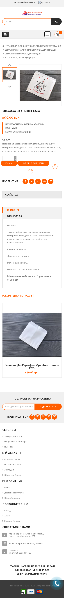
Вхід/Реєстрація (12, 459)
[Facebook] (32, 417)
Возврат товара (12, 521)
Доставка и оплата (14, 492)
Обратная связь (12, 475)
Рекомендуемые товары (17, 296)
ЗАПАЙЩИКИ (32, 573)
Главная (14, 566)
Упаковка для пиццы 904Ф (20, 57)
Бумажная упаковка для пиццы (23, 54)
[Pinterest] (54, 417)
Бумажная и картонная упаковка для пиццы (30, 50)
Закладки (9, 469)
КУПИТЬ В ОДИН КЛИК (33, 163)
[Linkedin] (48, 417)
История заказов (12, 464)
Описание (13, 210)
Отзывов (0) (14, 216)
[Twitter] (37, 417)
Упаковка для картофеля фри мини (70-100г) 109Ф (32, 366)
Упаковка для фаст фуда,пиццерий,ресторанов (34, 46)
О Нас (7, 487)
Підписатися (48, 406)
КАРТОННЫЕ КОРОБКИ (33, 566)
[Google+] (43, 417)
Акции (7, 515)
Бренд (7, 510)
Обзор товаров (12, 498)
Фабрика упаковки (34, 124)
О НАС (43, 573)
